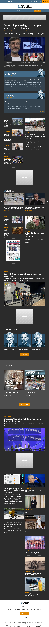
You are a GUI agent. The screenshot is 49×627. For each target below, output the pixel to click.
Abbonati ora (37, 10)
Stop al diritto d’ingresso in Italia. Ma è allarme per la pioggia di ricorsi (7, 163)
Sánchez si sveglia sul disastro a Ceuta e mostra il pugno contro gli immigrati (7, 136)
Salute (5, 216)
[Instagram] (26, 618)
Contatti (39, 609)
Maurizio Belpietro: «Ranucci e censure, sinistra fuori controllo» (34, 208)
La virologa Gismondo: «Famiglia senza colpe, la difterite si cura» (7, 221)
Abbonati (45, 1)
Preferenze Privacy (16, 626)
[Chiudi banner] (47, 11)
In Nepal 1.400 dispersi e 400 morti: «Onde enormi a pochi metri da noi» (35, 136)
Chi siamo (10, 609)
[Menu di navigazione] (1, 1)
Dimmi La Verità (11, 393)
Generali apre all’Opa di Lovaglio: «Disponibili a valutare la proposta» (7, 123)
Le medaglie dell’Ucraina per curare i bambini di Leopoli (34, 594)
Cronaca (6, 271)
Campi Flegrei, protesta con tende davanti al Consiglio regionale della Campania (13, 208)
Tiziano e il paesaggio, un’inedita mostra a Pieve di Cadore (6, 234)
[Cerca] (5, 1)
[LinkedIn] (29, 618)
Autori (23, 609)
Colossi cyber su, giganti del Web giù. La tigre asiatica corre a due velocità (14, 490)
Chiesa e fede (28, 530)
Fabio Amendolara (18, 30)
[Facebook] (20, 618)
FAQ (34, 609)
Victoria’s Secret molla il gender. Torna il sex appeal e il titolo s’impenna (34, 553)
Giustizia (27, 231)
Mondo (27, 133)
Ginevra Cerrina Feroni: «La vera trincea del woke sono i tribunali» (7, 150)
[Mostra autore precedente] (2, 339)
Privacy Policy (38, 625)
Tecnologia (28, 488)
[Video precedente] (2, 202)
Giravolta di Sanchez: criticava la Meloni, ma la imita (24, 80)
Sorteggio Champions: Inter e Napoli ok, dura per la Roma (22, 420)
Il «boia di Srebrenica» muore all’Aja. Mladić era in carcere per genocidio (35, 235)
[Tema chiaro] (25, 1)
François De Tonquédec (28, 30)
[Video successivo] (47, 202)
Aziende (6, 118)
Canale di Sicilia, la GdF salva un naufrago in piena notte (22, 275)
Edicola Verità (31, 393)
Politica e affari (28, 509)
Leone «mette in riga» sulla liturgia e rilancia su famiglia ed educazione (34, 532)
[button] (24, 294)
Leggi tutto (43, 152)
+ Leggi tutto (41, 89)
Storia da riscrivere (29, 571)
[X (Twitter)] (23, 618)
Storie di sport (8, 416)
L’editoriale (17, 609)
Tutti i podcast (24, 404)
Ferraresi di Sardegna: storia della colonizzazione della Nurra (33, 574)
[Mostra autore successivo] (47, 339)
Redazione (29, 609)
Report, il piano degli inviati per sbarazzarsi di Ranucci (22, 27)
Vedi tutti (24, 354)
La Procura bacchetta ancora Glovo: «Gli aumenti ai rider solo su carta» (13, 524)
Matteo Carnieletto (9, 30)
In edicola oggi (13, 261)
